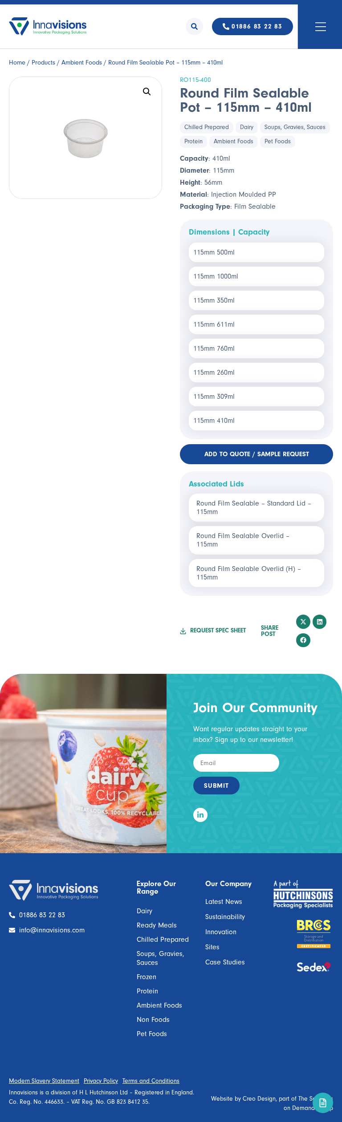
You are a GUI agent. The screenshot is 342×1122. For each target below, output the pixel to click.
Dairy (246, 127)
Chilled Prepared (206, 127)
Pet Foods (278, 141)
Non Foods (153, 1020)
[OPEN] (320, 26)
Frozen (146, 977)
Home (17, 62)
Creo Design (259, 1098)
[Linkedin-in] (200, 815)
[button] (147, 92)
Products (43, 62)
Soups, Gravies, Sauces (295, 127)
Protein (193, 141)
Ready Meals (157, 925)
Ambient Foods (81, 62)
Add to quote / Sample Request (256, 454)
